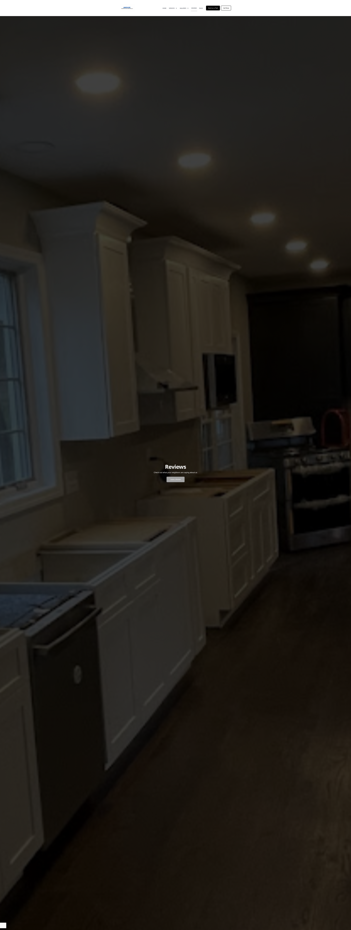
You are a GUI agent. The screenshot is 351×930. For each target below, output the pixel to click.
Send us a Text (213, 8)
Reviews (194, 8)
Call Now (226, 8)
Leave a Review (175, 479)
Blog (201, 8)
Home (164, 8)
